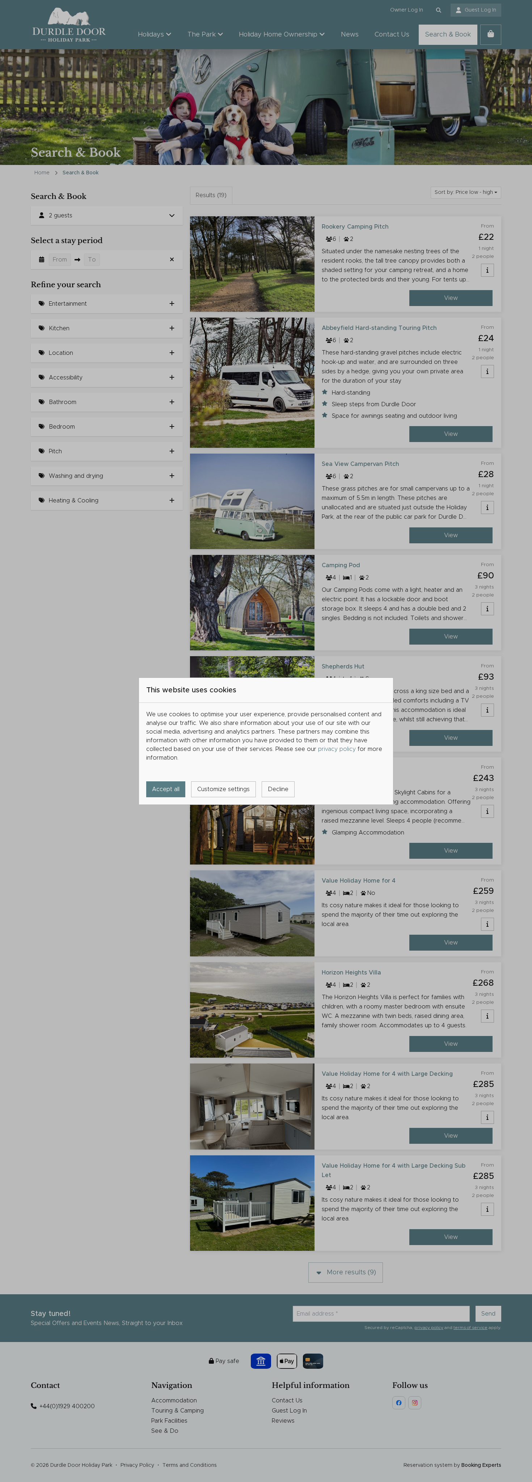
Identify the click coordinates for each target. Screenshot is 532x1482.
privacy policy (337, 749)
